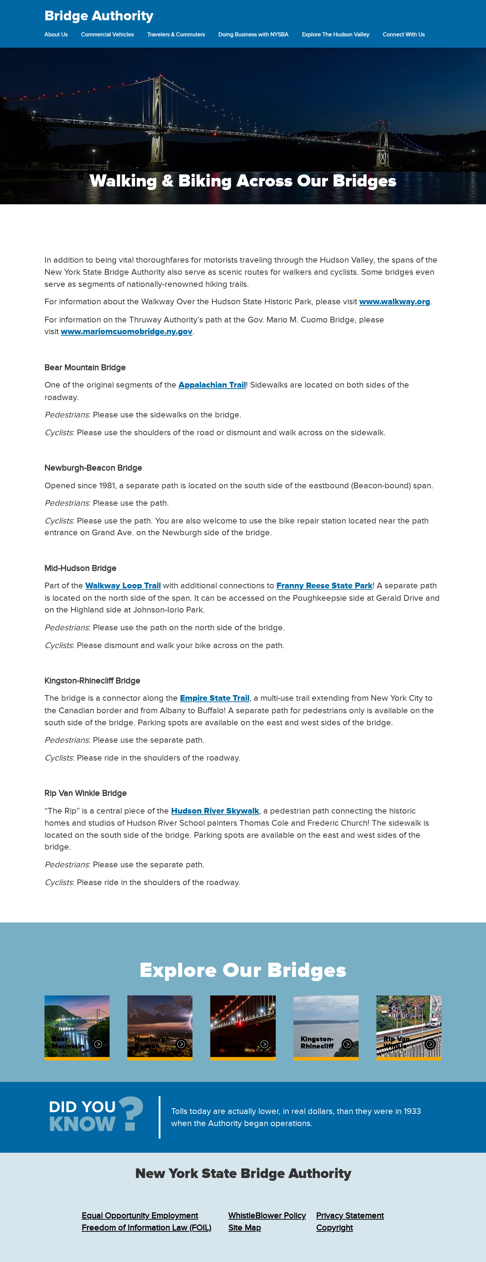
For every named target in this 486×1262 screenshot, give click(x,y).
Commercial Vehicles (107, 34)
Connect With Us (404, 34)
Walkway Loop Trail (123, 585)
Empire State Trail (214, 698)
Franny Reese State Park (324, 585)
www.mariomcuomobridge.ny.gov (126, 331)
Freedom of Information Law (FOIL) (146, 1227)
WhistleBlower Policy (267, 1215)
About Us (56, 34)
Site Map (244, 1227)
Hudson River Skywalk (215, 811)
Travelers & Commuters (176, 34)
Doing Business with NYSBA (253, 34)
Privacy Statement (350, 1215)
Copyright (334, 1227)
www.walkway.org (394, 301)
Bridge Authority (98, 16)
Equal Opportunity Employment (140, 1215)
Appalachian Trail (212, 385)
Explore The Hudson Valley (335, 34)
